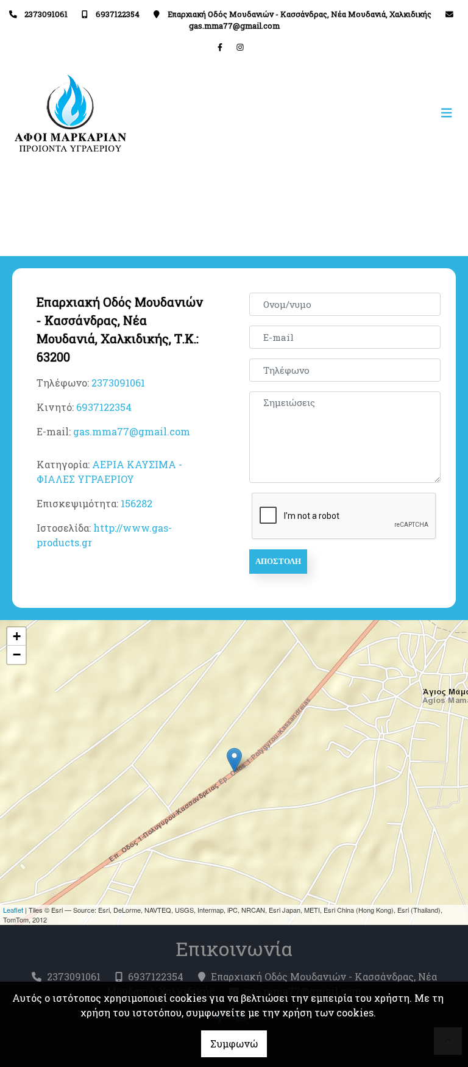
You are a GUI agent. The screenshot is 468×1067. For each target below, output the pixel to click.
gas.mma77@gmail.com (234, 25)
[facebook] (220, 47)
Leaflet (13, 910)
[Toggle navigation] (346, 113)
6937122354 (118, 14)
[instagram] (240, 47)
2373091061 (46, 14)
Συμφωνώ (234, 1043)
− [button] (17, 654)
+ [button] (17, 636)
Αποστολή (278, 561)
